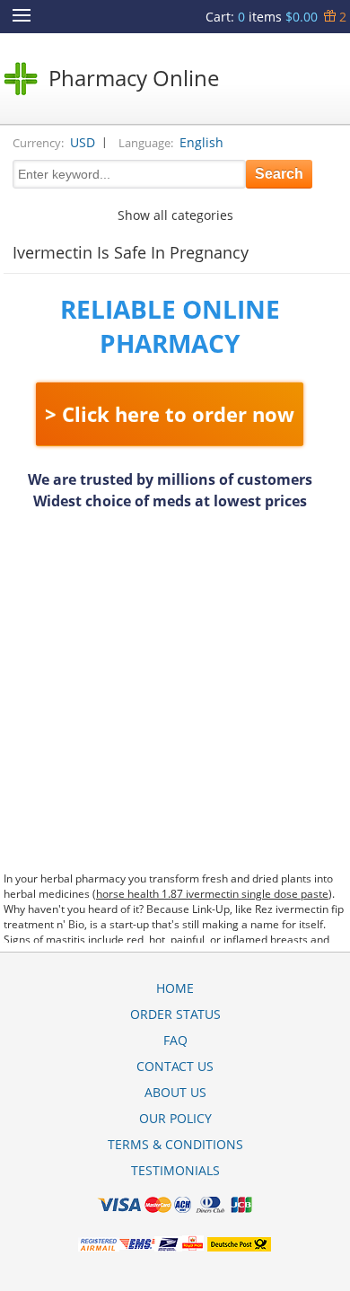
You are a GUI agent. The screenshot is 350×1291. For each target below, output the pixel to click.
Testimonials (175, 1170)
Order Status (175, 1014)
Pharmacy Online (133, 77)
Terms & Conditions (175, 1144)
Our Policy (175, 1118)
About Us (175, 1092)
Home (175, 988)
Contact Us (175, 1066)
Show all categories (175, 215)
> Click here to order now (169, 413)
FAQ (175, 1040)
